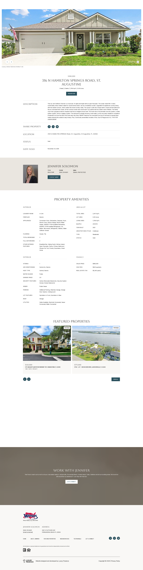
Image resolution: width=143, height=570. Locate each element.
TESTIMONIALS (77, 538)
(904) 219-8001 (63, 172)
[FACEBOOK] (110, 538)
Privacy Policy (115, 561)
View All (115, 379)
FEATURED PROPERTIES (50, 538)
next (11, 62)
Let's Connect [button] (71, 481)
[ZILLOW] (118, 538)
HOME (24, 538)
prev (7, 62)
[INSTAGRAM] (114, 538)
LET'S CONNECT (90, 538)
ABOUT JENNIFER (35, 538)
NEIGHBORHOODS (64, 538)
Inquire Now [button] (71, 93)
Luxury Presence (64, 561)
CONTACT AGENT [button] (54, 177)
